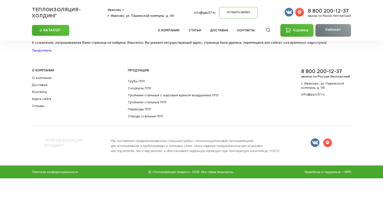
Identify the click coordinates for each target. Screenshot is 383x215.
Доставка (219, 30)
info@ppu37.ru (205, 13)
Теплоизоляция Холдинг (63, 143)
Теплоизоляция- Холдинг (56, 12)
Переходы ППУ (139, 109)
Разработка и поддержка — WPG (327, 172)
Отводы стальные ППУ (145, 116)
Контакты (246, 30)
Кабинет (333, 29)
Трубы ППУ (136, 81)
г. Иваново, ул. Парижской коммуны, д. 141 (141, 16)
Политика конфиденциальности (55, 172)
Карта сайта (41, 99)
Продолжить (42, 50)
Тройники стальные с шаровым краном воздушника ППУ (173, 95)
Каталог (52, 30)
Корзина (300, 30)
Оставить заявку (238, 12)
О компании (168, 30)
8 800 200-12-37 (329, 13)
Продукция (138, 70)
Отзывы (38, 106)
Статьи (195, 30)
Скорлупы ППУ (139, 88)
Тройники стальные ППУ (147, 102)
